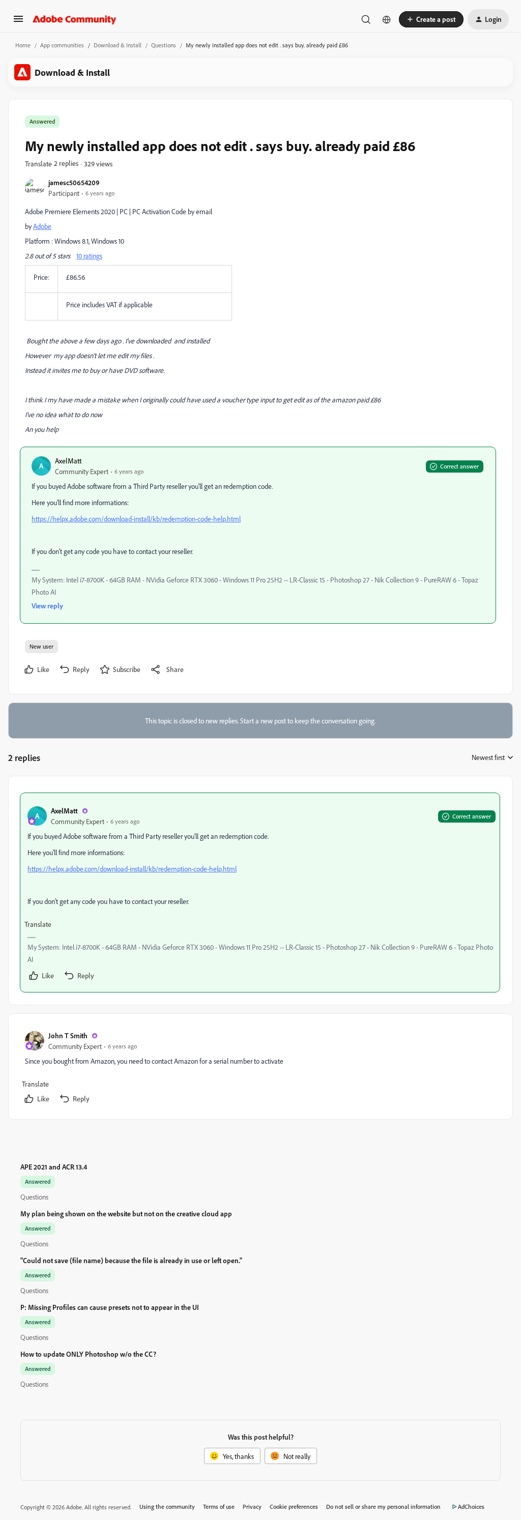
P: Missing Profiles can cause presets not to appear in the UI (109, 1307)
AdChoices (471, 1506)
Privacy (252, 1506)
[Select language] (387, 19)
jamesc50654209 (74, 182)
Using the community (167, 1506)
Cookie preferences (294, 1506)
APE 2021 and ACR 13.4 (53, 1166)
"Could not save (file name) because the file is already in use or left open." (131, 1260)
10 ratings (89, 255)
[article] (260, 892)
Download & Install (117, 45)
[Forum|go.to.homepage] (75, 19)
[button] (18, 22)
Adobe (42, 226)
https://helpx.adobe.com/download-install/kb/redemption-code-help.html (136, 518)
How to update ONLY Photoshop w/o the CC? (88, 1354)
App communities (62, 45)
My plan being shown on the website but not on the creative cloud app (126, 1213)
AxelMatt (68, 460)
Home (23, 45)
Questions (163, 45)
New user (41, 646)
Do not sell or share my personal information (383, 1506)
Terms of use (219, 1506)
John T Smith (68, 1035)
